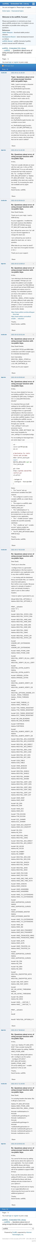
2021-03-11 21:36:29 (17, 73)
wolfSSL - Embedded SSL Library (15, 4)
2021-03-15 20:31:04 (18, 334)
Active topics (6, 11)
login (10, 62)
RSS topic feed (9, 66)
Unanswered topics (17, 11)
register (16, 62)
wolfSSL (7, 50)
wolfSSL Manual (7, 41)
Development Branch (9, 37)
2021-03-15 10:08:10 (18, 263)
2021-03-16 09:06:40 (18, 377)
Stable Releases (7, 32)
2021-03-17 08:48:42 (18, 1030)
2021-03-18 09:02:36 (18, 1144)
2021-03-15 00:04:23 (18, 200)
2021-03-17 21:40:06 (18, 1084)
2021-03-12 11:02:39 (17, 150)
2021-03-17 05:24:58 (18, 550)
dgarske (3, 150)
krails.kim (4, 72)
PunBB (14, 1232)
